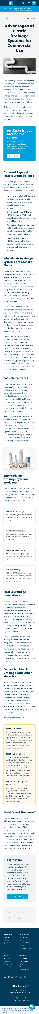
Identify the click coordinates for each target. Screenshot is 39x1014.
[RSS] (26, 977)
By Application (7, 943)
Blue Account (24, 967)
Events (21, 964)
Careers (22, 946)
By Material (6, 937)
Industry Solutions (25, 943)
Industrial (19, 918)
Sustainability (7, 967)
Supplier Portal (24, 970)
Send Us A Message (17, 896)
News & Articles (24, 961)
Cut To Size (6, 958)
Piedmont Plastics (11, 1008)
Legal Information (15, 1010)
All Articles (25, 1010)
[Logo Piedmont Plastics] (11, 3)
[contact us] (34, 3)
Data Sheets (23, 958)
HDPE (9, 918)
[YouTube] (13, 977)
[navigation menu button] (4, 3)
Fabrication (6, 961)
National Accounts (25, 948)
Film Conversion (8, 964)
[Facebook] (9, 977)
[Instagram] (22, 977)
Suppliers (22, 940)
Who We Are (23, 937)
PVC (9, 912)
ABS (24, 912)
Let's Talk (12, 156)
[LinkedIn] (5, 977)
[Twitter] (17, 977)
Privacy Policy (22, 1008)
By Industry (6, 940)
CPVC (16, 912)
